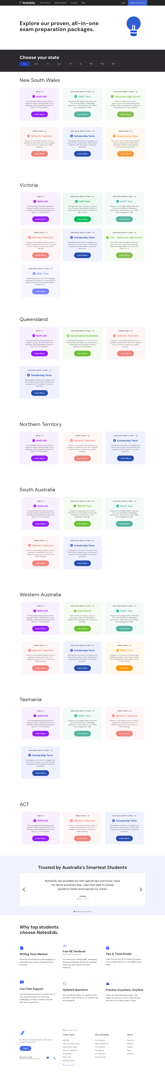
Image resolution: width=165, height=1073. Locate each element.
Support (130, 1047)
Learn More (39, 114)
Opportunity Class (70, 1047)
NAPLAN (66, 1040)
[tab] (25, 64)
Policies (130, 1044)
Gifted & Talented (70, 1050)
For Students (100, 1047)
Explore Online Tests (137, 3)
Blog (129, 1050)
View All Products (70, 1065)
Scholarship (67, 1054)
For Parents (99, 1050)
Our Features (100, 1040)
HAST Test (67, 1057)
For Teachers (100, 1054)
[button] (24, 889)
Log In (123, 3)
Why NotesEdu (60, 3)
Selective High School (71, 1044)
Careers (130, 1054)
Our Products (45, 3)
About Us (130, 1040)
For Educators (100, 1057)
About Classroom (102, 1044)
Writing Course (68, 1060)
